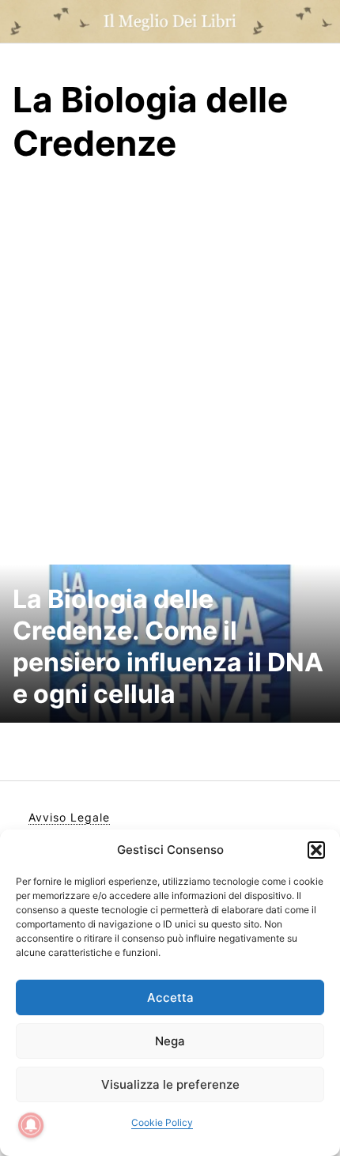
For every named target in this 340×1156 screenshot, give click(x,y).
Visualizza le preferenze (170, 1084)
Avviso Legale (69, 817)
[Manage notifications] (30, 1125)
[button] (316, 850)
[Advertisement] (170, 365)
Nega (170, 1040)
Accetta (170, 997)
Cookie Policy (162, 1122)
